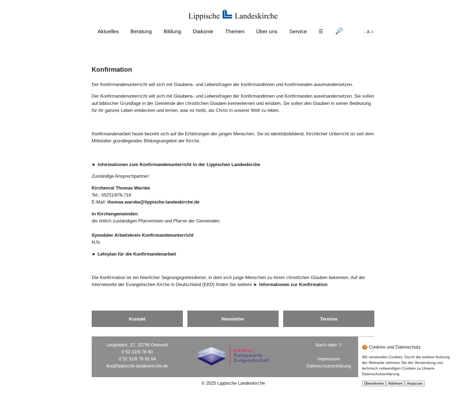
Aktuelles (108, 31)
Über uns (266, 31)
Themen (235, 31)
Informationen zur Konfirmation (293, 284)
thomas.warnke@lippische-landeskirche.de (153, 202)
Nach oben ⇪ (329, 344)
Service (298, 31)
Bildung (172, 31)
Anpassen (415, 383)
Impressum (328, 358)
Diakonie (203, 31)
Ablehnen (395, 383)
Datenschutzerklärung (329, 366)
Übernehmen (374, 383)
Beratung (141, 31)
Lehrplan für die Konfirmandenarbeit (137, 254)
